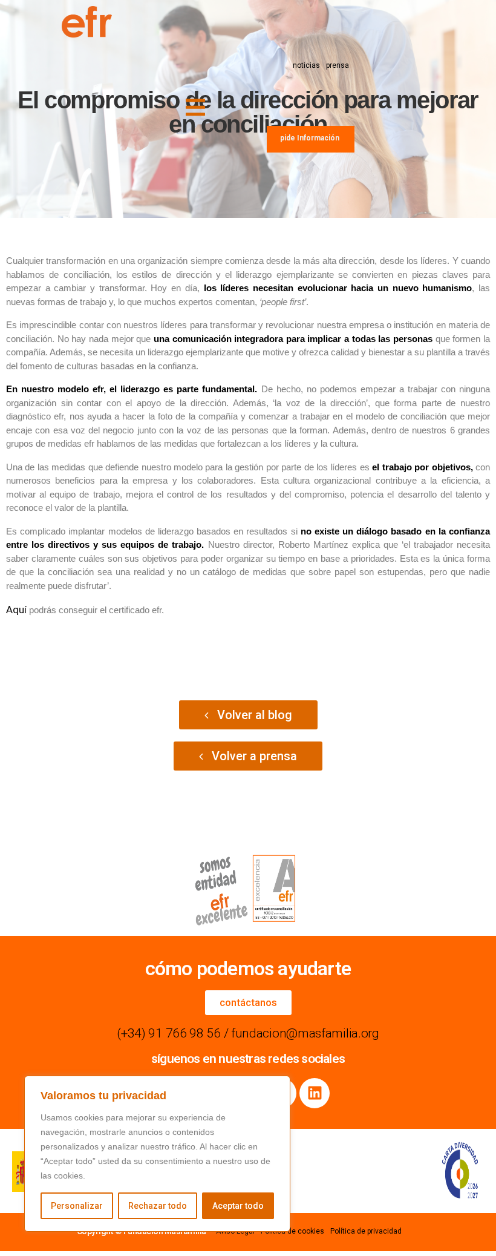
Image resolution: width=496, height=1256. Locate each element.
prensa (337, 65)
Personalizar (77, 1206)
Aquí (17, 609)
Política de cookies (292, 1231)
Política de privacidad (366, 1231)
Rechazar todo (157, 1206)
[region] (157, 1154)
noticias (306, 65)
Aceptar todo (238, 1206)
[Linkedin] (314, 1093)
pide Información (309, 138)
